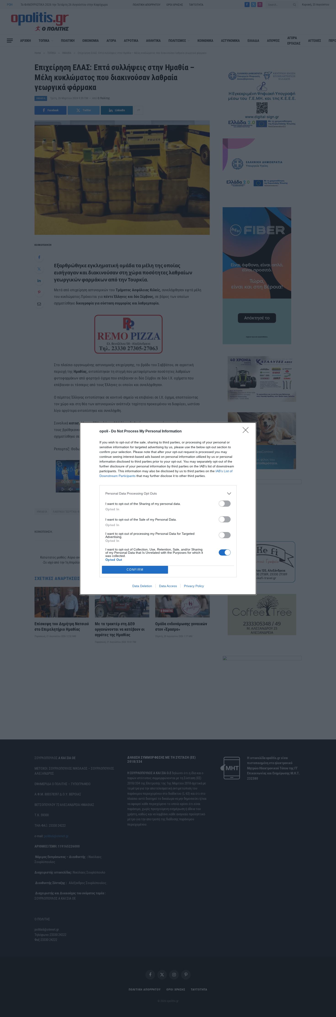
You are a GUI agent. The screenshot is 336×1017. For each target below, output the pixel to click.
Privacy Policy (194, 586)
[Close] (247, 431)
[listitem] (168, 493)
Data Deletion (142, 586)
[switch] (225, 504)
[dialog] (168, 509)
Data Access (168, 586)
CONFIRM (135, 569)
